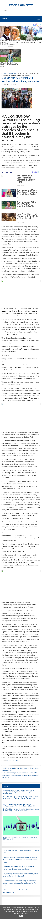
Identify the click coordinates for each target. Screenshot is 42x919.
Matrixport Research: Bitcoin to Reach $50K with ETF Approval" (21, 838)
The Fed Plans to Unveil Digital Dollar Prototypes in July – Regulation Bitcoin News (21, 810)
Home (4, 74)
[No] (39, 912)
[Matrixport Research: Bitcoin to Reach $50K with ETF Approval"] (21, 834)
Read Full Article (13, 761)
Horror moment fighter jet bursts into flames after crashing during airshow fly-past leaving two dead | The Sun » (20, 775)
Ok (21, 916)
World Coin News (21, 5)
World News (11, 74)
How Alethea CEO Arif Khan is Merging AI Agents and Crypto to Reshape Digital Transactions (20, 797)
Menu (4, 19)
